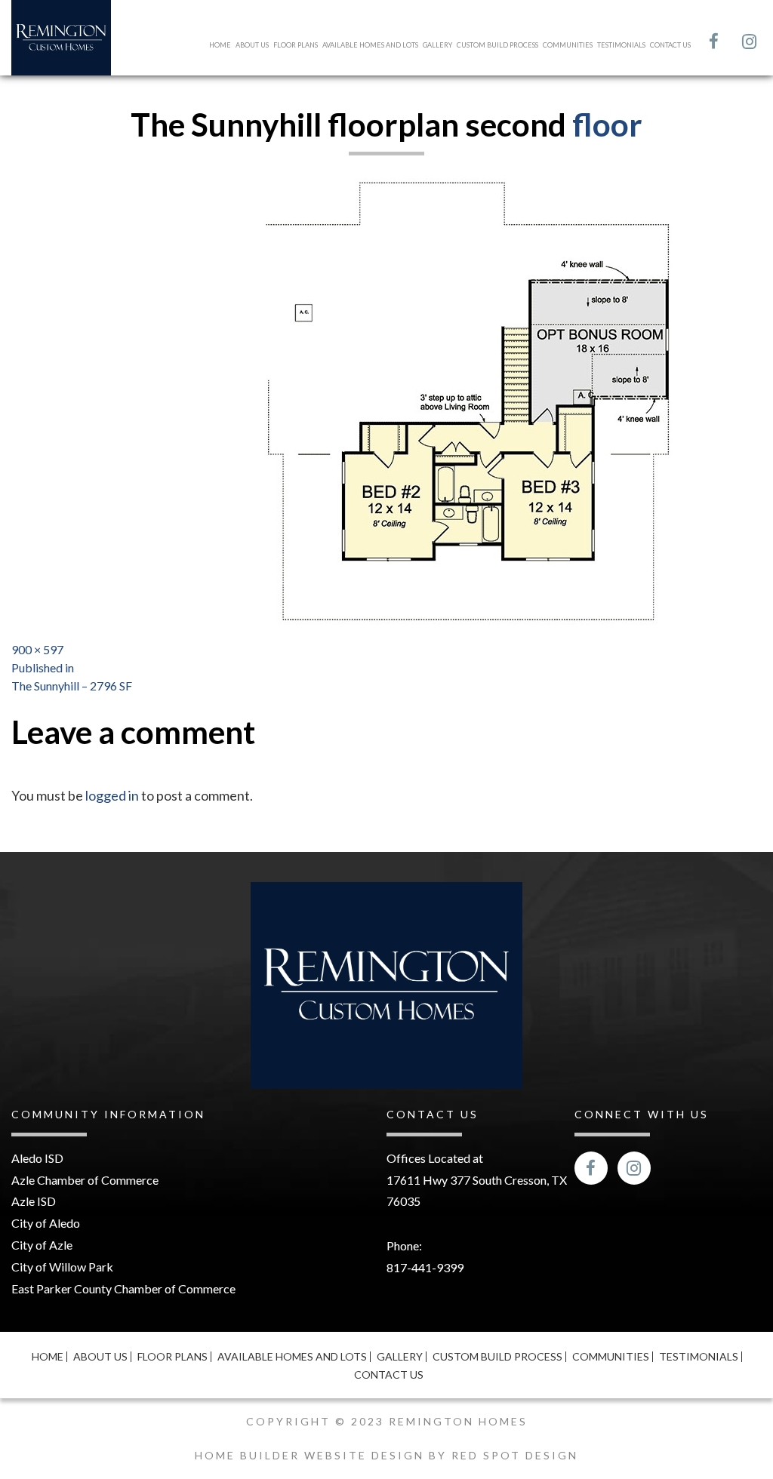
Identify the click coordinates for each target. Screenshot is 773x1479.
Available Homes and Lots (370, 45)
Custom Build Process (497, 45)
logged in (112, 795)
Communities (568, 45)
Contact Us (670, 45)
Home (220, 45)
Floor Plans (295, 45)
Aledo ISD (37, 1158)
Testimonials (621, 45)
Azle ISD (33, 1201)
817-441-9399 (424, 1267)
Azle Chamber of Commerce (85, 1180)
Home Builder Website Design (312, 1455)
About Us (252, 45)
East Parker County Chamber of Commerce (123, 1288)
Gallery (437, 45)
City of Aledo (45, 1223)
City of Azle (41, 1245)
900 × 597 (37, 649)
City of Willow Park (62, 1266)
